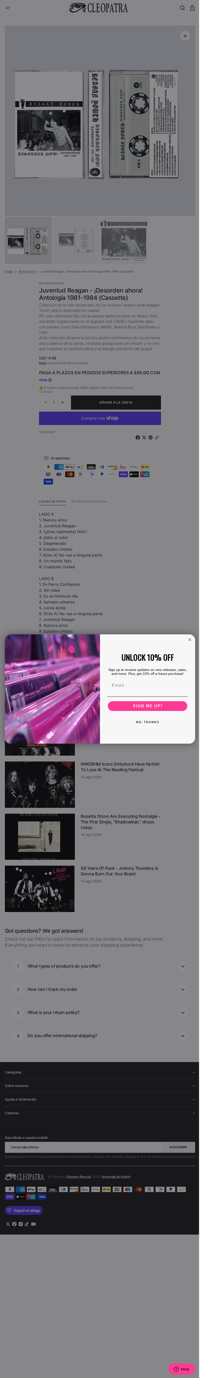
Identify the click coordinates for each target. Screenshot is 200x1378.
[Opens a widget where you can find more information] (178, 1369)
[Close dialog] (188, 640)
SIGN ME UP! (145, 706)
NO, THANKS (145, 722)
